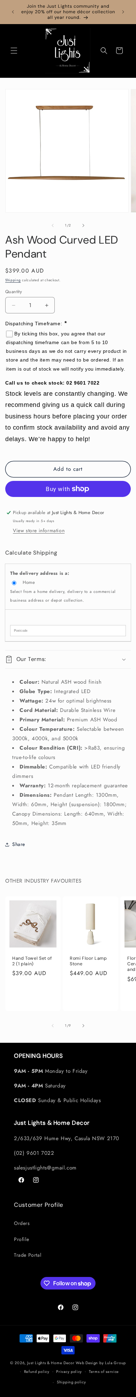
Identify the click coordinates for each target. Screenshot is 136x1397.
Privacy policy (69, 1371)
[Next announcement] (123, 12)
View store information (39, 530)
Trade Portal (27, 1254)
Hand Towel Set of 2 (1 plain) (32, 961)
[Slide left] (52, 225)
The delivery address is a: (39, 573)
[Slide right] (83, 225)
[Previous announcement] (13, 12)
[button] (14, 50)
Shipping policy (71, 1382)
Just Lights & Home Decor (51, 1363)
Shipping (13, 280)
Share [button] (18, 844)
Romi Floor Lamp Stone (88, 961)
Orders (22, 1223)
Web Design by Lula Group (101, 1363)
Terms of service (104, 1371)
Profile (21, 1239)
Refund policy (37, 1371)
